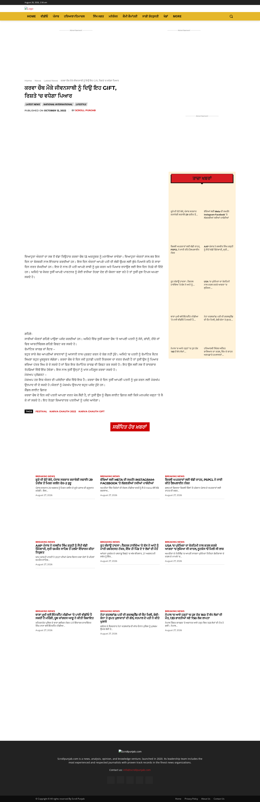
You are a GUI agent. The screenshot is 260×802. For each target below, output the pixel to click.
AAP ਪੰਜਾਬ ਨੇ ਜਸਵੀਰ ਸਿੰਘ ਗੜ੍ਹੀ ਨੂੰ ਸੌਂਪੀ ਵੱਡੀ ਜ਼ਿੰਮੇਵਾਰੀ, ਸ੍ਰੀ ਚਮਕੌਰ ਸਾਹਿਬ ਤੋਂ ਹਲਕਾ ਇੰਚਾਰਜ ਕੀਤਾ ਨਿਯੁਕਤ (65, 549)
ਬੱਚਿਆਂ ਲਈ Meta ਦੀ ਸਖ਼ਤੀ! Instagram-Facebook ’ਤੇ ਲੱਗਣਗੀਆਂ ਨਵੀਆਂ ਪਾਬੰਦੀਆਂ (216, 214)
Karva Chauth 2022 (63, 411)
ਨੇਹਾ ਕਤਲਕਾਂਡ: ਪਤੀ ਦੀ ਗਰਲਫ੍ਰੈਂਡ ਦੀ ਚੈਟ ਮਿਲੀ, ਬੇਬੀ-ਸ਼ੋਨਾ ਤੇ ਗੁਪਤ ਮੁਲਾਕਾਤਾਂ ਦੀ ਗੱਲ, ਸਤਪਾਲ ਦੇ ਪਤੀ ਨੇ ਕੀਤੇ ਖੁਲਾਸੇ (129, 618)
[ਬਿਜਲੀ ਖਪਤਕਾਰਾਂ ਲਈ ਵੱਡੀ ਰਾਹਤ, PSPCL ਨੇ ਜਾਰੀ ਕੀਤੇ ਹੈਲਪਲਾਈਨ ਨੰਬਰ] (185, 233)
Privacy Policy (191, 798)
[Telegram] (82, 117)
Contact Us (219, 798)
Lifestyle (81, 104)
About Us (205, 798)
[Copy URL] (90, 117)
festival (41, 411)
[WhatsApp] (65, 117)
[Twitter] (228, 3)
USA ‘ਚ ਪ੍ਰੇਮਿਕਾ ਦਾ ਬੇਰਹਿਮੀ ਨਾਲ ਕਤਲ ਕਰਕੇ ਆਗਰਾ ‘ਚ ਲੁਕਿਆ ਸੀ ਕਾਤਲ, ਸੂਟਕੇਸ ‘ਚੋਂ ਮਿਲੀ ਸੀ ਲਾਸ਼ (194, 547)
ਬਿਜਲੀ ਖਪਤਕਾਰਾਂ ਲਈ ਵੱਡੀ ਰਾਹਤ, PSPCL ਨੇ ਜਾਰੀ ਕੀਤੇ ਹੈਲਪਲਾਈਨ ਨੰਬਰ (185, 249)
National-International (57, 104)
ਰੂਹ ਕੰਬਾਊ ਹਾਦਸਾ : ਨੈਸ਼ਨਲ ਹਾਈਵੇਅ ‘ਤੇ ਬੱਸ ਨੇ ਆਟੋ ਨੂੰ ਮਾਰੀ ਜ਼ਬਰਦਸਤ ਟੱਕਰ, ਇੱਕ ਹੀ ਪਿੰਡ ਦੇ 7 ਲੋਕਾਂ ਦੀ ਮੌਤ (129, 547)
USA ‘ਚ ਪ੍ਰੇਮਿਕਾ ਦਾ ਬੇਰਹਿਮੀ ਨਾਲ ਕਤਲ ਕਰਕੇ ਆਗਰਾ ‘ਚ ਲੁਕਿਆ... (217, 284)
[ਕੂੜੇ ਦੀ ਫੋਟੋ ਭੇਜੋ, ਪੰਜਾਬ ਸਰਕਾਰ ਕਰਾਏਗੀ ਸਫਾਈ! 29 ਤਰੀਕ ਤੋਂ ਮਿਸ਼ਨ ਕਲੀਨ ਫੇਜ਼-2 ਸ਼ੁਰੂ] (185, 198)
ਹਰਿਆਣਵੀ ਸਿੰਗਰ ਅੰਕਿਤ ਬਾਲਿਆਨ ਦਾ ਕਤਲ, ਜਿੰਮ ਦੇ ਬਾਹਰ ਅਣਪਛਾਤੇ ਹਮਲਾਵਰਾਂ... (218, 351)
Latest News (51, 80)
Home (28, 80)
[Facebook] (219, 3)
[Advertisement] (94, 228)
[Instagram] (224, 3)
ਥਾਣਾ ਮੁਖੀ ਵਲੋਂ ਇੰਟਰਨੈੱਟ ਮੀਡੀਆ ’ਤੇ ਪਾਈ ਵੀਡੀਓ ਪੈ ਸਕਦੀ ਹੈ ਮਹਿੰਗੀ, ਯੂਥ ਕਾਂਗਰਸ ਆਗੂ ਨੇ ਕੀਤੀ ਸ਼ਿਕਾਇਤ (65, 616)
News (38, 80)
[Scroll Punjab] (56, 8)
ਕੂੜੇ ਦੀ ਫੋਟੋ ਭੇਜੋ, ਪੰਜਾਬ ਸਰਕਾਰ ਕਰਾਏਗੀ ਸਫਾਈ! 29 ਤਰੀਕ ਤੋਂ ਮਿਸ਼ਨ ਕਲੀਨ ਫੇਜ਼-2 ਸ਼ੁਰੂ (64, 481)
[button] (231, 16)
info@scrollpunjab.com (137, 770)
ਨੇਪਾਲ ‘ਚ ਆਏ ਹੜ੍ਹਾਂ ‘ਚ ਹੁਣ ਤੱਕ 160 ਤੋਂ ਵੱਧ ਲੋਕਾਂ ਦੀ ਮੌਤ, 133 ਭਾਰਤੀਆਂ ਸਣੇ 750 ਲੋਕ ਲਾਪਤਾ (193, 616)
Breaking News (45, 476)
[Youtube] (233, 3)
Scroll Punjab (85, 110)
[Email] (73, 117)
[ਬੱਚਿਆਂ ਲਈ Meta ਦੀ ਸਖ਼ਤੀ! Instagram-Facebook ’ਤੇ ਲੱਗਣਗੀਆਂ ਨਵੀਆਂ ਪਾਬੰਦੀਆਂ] (218, 198)
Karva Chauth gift (92, 411)
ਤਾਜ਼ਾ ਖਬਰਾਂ (202, 178)
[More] (98, 117)
